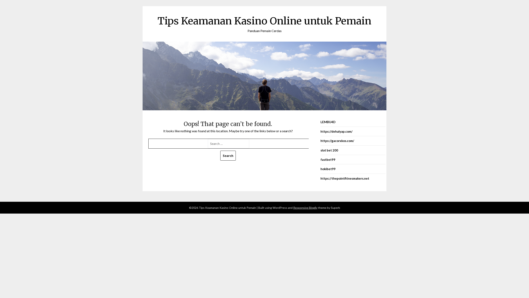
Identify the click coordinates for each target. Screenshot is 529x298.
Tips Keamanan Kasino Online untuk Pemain (264, 21)
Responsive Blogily (305, 207)
